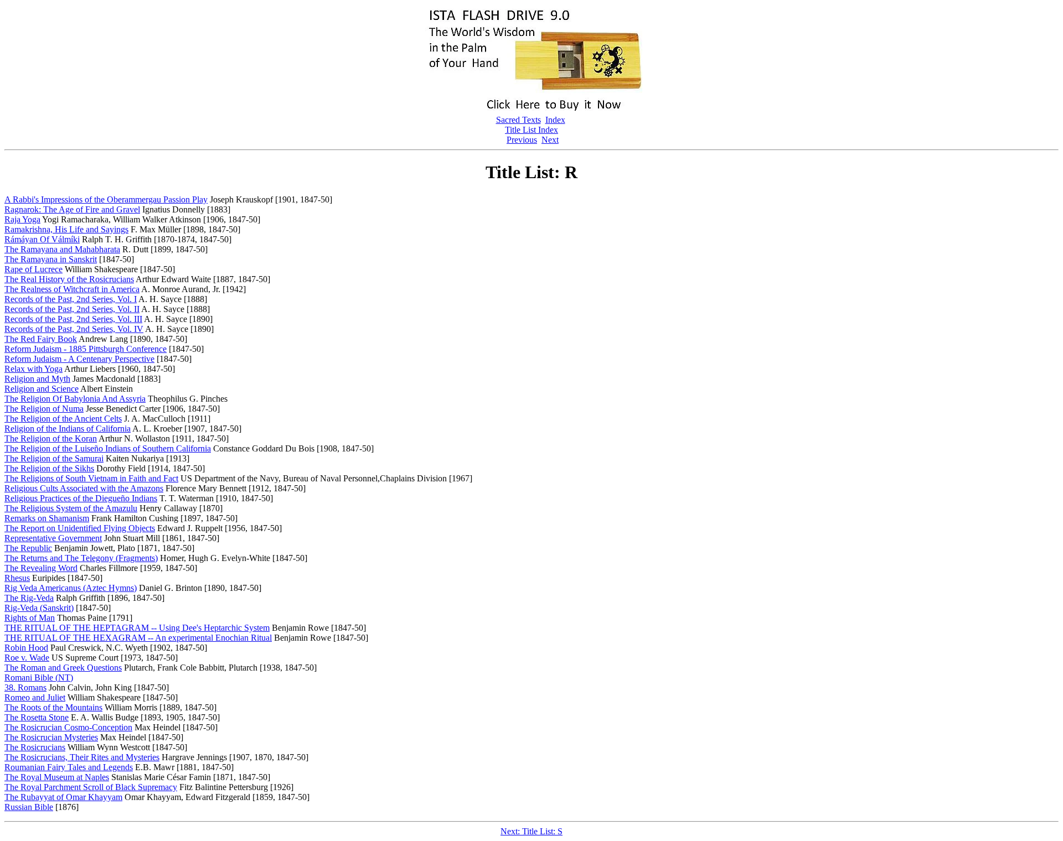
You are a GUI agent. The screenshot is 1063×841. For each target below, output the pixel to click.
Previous (522, 139)
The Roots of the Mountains (53, 707)
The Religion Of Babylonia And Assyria (75, 398)
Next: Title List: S (531, 831)
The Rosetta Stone (36, 717)
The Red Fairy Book (40, 339)
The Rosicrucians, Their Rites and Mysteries (81, 757)
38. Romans (25, 687)
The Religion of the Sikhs (49, 468)
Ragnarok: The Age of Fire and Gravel (72, 209)
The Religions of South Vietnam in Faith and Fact (91, 478)
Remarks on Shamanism (46, 518)
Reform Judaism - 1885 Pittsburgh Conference (85, 349)
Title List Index (531, 129)
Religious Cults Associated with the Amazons (83, 488)
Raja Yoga (22, 219)
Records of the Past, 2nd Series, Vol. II (72, 309)
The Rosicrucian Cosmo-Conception (68, 727)
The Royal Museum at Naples (56, 777)
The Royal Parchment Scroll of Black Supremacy (90, 787)
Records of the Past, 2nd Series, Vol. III (73, 319)
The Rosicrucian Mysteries (51, 737)
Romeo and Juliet (34, 697)
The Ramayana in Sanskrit (50, 259)
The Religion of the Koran (50, 438)
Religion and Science (41, 388)
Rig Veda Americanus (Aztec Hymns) (70, 588)
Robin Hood (26, 647)
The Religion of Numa (44, 408)
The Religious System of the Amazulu (70, 508)
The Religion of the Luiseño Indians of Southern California (107, 448)
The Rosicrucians (34, 747)
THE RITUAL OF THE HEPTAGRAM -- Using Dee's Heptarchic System (137, 627)
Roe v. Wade (26, 657)
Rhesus (17, 578)
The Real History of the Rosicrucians (69, 279)
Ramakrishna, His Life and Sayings (66, 229)
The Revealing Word (41, 568)
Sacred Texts (518, 119)
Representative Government (53, 538)
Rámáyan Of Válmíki (42, 239)
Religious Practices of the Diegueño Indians (80, 498)
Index (555, 119)
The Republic (28, 548)
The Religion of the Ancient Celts (63, 418)
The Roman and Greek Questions (63, 667)
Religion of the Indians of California (67, 428)
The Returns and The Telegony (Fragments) (81, 558)
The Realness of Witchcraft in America (72, 289)
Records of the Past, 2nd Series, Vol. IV (73, 329)
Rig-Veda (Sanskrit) (39, 607)
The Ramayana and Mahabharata (62, 249)
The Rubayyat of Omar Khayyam (63, 797)
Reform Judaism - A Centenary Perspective (79, 359)
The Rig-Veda (29, 598)
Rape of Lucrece (33, 269)
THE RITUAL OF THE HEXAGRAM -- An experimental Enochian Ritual (138, 637)
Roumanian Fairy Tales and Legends (68, 767)
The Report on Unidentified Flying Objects (79, 528)
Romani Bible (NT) (38, 677)
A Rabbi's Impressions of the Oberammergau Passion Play (106, 199)
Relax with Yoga (33, 368)
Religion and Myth (37, 378)
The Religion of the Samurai (54, 458)
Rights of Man (29, 617)
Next (550, 139)
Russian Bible (28, 807)
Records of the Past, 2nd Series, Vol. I (70, 299)
